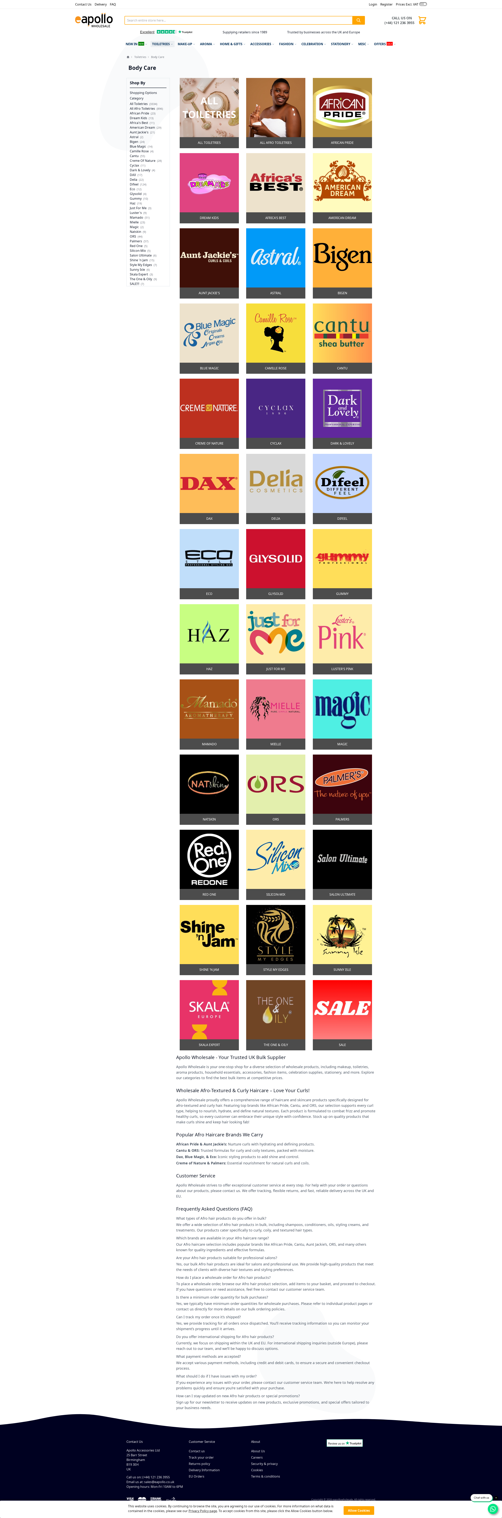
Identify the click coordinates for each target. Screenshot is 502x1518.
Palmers (136, 241)
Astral (134, 137)
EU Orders (196, 1476)
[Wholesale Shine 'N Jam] (209, 940)
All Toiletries (139, 104)
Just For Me (138, 208)
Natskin (135, 231)
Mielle (134, 222)
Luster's (136, 213)
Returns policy (199, 1464)
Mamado (136, 217)
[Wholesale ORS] (276, 790)
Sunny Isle (137, 269)
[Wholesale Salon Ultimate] (342, 865)
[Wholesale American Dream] (342, 188)
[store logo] (98, 20)
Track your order (201, 1457)
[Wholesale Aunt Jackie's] (209, 263)
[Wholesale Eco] (209, 564)
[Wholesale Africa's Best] (276, 188)
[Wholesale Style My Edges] (276, 940)
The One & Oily (141, 279)
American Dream (143, 127)
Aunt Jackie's (139, 132)
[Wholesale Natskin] (209, 790)
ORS (133, 236)
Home (128, 57)
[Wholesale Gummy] (342, 564)
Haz (133, 203)
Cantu (134, 156)
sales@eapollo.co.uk (159, 1482)
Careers (257, 1457)
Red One (136, 246)
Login (373, 4)
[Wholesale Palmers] (342, 790)
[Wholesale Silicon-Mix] (276, 865)
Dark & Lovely (140, 170)
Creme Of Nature (142, 160)
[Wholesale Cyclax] (276, 414)
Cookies (257, 1470)
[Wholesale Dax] (209, 489)
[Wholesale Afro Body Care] (276, 113)
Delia (133, 179)
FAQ (113, 4)
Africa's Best (139, 123)
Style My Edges (141, 265)
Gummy (136, 198)
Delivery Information (204, 1470)
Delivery (101, 4)
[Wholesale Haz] (209, 639)
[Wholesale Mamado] (209, 714)
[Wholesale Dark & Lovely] (342, 414)
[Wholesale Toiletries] (209, 113)
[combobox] (244, 20)
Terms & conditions (265, 1476)
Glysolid (136, 194)
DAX (133, 175)
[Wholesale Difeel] (342, 489)
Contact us (197, 1451)
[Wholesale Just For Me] (276, 639)
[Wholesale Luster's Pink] (342, 639)
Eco (132, 189)
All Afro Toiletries (142, 108)
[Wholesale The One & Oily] (276, 1015)
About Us (258, 1451)
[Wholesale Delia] (276, 489)
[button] (131, 33)
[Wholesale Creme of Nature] (209, 414)
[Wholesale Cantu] (342, 338)
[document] (251, 1509)
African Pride (139, 113)
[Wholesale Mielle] (276, 714)
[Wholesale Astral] (276, 263)
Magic (134, 227)
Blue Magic (138, 146)
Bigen (134, 142)
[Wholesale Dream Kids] (209, 188)
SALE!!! (134, 284)
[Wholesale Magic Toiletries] (342, 714)
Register (386, 4)
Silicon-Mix (138, 250)
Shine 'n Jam (139, 260)
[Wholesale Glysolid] (276, 564)
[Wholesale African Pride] (342, 113)
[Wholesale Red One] (209, 865)
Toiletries (140, 57)
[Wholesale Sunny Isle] (342, 940)
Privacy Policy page (203, 1511)
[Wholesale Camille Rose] (276, 338)
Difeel (134, 184)
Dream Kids (138, 118)
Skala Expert (139, 274)
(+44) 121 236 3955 (399, 22)
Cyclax (135, 165)
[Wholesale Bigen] (342, 263)
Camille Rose (139, 151)
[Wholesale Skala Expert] (209, 1015)
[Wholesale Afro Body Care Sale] (342, 1015)
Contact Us (83, 4)
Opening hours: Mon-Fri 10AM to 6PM (154, 1486)
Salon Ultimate (141, 255)
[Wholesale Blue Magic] (209, 338)
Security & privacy (264, 1464)
